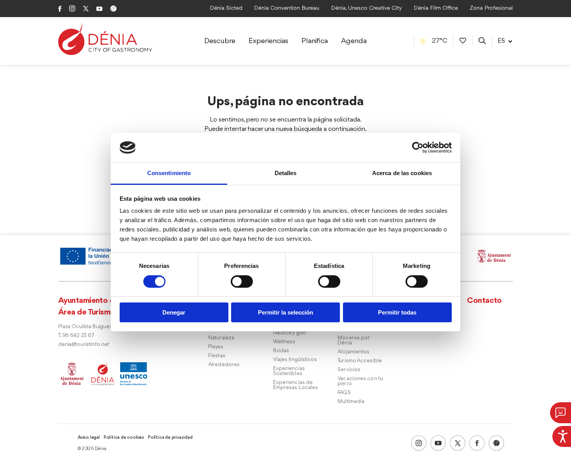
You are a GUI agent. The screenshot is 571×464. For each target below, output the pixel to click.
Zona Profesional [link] (491, 8)
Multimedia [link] (351, 401)
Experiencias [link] (268, 41)
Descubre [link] (219, 41)
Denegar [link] (173, 312)
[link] (561, 435)
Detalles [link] (286, 173)
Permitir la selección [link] (285, 312)
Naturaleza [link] (221, 338)
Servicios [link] (349, 369)
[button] (560, 412)
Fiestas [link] (216, 355)
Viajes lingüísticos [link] (295, 359)
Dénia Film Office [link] (436, 8)
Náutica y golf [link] (289, 332)
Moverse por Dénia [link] (353, 340)
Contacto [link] (484, 301)
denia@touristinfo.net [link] (83, 344)
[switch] (242, 281)
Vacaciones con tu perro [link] (360, 381)
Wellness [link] (284, 341)
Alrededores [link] (224, 364)
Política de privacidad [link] (170, 437)
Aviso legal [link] (89, 437)
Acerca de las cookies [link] (402, 173)
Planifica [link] (314, 41)
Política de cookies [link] (124, 437)
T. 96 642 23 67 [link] (76, 335)
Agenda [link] (354, 41)
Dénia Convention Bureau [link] (286, 8)
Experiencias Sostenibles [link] (289, 371)
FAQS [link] (344, 392)
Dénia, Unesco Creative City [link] (366, 8)
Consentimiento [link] (169, 173)
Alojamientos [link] (353, 352)
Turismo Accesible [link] (360, 360)
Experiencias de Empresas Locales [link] (295, 385)
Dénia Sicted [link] (226, 8)
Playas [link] (215, 346)
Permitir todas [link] (397, 312)
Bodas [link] (281, 350)
